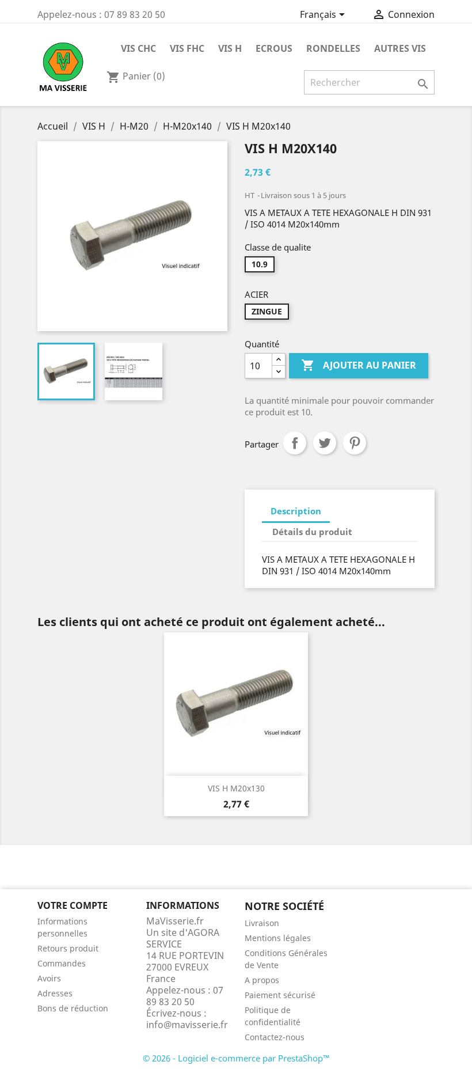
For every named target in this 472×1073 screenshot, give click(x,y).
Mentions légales (278, 937)
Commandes (61, 963)
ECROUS (274, 48)
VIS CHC (138, 48)
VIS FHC (187, 48)
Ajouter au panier (358, 365)
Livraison (262, 922)
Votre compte (72, 905)
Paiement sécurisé (280, 994)
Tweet (324, 442)
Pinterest (354, 442)
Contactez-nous (274, 1037)
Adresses (55, 993)
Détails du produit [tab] (312, 531)
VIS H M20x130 (236, 788)
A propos (262, 980)
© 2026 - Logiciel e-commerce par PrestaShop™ (236, 1058)
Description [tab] (296, 511)
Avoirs (49, 978)
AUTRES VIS (400, 48)
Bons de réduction (72, 1008)
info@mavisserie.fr (187, 1024)
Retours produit (67, 948)
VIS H (230, 48)
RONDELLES (333, 48)
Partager (294, 442)
